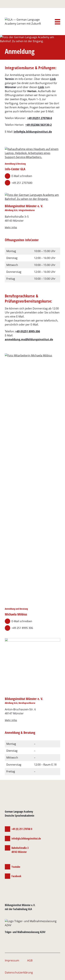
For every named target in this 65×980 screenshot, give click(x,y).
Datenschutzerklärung (19, 972)
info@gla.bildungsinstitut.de (33, 131)
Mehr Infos (11, 227)
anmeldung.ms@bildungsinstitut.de (29, 339)
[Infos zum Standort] (32, 197)
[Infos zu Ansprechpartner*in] (32, 153)
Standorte (57, 4)
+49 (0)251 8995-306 (27, 331)
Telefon (52, 4)
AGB (29, 960)
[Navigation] (57, 21)
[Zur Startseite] (27, 23)
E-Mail (46, 4)
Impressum (12, 960)
